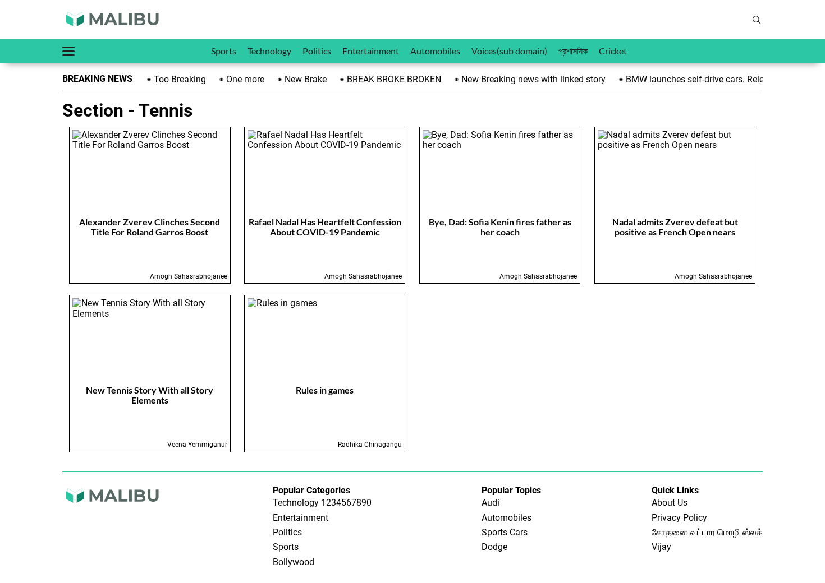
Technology (269, 50)
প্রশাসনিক (573, 50)
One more (243, 79)
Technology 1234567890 (322, 502)
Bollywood (293, 562)
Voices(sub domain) (509, 50)
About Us (670, 502)
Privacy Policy (679, 517)
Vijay (661, 547)
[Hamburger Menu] (68, 51)
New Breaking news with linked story (531, 79)
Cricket (613, 50)
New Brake (303, 79)
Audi (490, 502)
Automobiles (435, 50)
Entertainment (370, 50)
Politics (316, 50)
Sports (223, 50)
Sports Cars (505, 532)
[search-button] (756, 20)
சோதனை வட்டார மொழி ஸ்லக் (707, 532)
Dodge (494, 547)
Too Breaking (178, 79)
